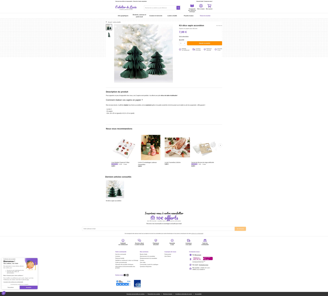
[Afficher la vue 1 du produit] (109, 27)
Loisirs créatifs (172, 15)
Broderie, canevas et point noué (139, 15)
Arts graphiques (123, 15)
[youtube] (127, 275)
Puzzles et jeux (188, 15)
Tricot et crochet (205, 15)
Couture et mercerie (155, 15)
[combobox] (162, 7)
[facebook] (124, 275)
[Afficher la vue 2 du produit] (109, 35)
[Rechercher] (178, 8)
